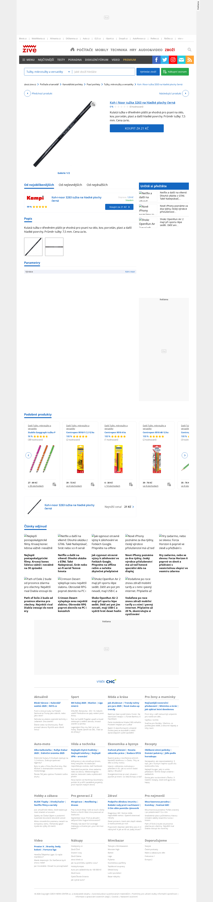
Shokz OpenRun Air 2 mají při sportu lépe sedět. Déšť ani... (172, 222)
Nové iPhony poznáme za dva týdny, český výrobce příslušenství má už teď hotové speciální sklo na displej (139, 563)
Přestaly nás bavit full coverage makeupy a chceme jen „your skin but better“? (87, 826)
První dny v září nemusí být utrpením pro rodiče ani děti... (161, 715)
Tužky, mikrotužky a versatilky (118, 84)
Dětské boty (113, 869)
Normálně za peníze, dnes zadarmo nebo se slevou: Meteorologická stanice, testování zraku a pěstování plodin (86, 773)
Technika (118, 50)
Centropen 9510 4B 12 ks (155, 432)
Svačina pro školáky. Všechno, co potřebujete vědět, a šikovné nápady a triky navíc (161, 725)
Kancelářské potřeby (73, 84)
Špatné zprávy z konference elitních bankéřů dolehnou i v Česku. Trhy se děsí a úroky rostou (123, 760)
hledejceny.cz (77, 846)
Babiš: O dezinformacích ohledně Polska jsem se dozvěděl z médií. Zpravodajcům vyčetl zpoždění (122, 730)
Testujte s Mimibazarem (118, 846)
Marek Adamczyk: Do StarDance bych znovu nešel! (50, 861)
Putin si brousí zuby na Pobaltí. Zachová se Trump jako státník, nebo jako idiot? (50, 713)
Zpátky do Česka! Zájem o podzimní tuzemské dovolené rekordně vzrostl (49, 816)
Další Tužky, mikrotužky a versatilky (39, 427)
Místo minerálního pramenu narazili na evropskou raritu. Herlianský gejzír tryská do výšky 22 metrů (51, 823)
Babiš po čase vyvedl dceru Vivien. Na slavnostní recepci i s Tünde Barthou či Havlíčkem (124, 716)
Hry (133, 50)
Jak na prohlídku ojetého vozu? (84, 863)
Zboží (170, 50)
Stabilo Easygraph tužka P (41, 432)
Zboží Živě (75, 849)
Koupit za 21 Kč (137, 128)
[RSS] (190, 60)
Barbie (110, 852)
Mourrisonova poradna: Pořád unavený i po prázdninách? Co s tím (162, 810)
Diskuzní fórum (96, 60)
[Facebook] (156, 60)
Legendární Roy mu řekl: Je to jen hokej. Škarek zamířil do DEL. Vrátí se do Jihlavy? (87, 729)
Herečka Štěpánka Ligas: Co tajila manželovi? (48, 855)
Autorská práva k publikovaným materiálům (111, 894)
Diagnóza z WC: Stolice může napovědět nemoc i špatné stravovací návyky (124, 815)
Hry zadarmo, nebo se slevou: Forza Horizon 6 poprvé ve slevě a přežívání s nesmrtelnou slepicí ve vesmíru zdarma (173, 563)
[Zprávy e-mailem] (181, 60)
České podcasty (151, 849)
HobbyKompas (77, 866)
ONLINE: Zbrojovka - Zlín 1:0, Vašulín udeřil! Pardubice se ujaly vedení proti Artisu (87, 713)
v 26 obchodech (36, 485)
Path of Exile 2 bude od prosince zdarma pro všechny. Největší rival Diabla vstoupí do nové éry (38, 604)
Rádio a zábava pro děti (155, 852)
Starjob (148, 846)
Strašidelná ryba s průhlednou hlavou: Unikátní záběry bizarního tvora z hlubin (161, 818)
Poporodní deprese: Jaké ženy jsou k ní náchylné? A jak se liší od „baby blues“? (124, 828)
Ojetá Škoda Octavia (80, 876)
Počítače (85, 50)
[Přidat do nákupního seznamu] (93, 104)
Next (185, 455)
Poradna (75, 60)
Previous (28, 455)
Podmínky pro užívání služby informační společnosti (154, 894)
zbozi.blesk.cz (77, 859)
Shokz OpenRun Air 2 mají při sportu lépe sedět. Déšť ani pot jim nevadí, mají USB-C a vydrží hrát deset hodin (106, 604)
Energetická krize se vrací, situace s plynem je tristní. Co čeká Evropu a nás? (125, 775)
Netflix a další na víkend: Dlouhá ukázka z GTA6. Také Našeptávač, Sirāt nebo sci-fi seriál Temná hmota (72, 563)
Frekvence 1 (150, 856)
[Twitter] (165, 60)
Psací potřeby (93, 84)
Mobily (101, 50)
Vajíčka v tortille (151, 720)
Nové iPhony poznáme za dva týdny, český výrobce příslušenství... (174, 208)
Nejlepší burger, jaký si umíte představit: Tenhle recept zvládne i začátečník (159, 771)
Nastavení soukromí (129, 896)
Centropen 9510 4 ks (115, 432)
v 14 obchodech (112, 485)
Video (116, 60)
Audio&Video (151, 50)
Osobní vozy (76, 852)
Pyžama (111, 859)
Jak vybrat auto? (78, 880)
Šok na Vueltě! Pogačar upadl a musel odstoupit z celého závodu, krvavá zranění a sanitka (87, 721)
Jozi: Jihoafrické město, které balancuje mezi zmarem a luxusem (50, 810)
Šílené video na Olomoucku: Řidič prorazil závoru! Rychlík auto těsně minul (49, 727)
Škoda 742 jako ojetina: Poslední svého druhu (51, 775)
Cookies (115, 896)
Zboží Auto (75, 873)
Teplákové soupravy (116, 866)
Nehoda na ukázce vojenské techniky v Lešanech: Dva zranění (50, 720)
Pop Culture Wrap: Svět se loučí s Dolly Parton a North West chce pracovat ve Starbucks (87, 812)
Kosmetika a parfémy (117, 863)
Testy (61, 60)
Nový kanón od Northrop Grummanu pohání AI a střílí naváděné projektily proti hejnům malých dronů (87, 782)
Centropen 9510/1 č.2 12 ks (80, 432)
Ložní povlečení (114, 873)
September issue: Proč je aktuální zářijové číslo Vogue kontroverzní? (85, 819)
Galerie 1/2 (64, 173)
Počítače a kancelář (49, 84)
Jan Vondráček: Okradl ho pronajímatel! (51, 866)
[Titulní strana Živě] (72, 49)
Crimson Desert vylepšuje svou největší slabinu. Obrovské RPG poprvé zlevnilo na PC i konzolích (72, 604)
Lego (110, 856)
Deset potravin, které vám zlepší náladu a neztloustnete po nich (125, 822)
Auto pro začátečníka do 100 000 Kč (86, 869)
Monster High (113, 849)
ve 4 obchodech (74, 485)
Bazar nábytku (114, 876)
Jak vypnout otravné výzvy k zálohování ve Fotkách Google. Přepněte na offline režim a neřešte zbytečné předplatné (105, 563)
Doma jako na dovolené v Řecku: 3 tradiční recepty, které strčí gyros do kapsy (160, 780)
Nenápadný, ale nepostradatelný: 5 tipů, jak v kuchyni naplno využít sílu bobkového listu (160, 763)
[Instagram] (173, 60)
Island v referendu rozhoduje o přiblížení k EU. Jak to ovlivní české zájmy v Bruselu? (122, 768)
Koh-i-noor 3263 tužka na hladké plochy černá (77, 199)
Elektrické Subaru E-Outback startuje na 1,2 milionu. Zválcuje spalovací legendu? (51, 760)
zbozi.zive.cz (30, 84)
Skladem (129, 200)
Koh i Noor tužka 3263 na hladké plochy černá (142, 103)
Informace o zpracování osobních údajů (93, 896)
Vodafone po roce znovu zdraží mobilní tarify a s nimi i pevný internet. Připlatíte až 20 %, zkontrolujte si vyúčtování (139, 606)
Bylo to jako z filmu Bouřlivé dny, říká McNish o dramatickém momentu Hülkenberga (50, 768)
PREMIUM (129, 60)
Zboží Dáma (76, 856)
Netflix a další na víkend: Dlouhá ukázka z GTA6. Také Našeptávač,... (173, 195)
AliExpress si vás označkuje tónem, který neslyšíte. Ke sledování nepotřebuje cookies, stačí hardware (86, 763)
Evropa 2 (148, 859)
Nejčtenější (46, 60)
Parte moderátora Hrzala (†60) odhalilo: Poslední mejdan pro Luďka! (124, 723)
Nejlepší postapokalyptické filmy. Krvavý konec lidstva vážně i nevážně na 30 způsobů (38, 561)
